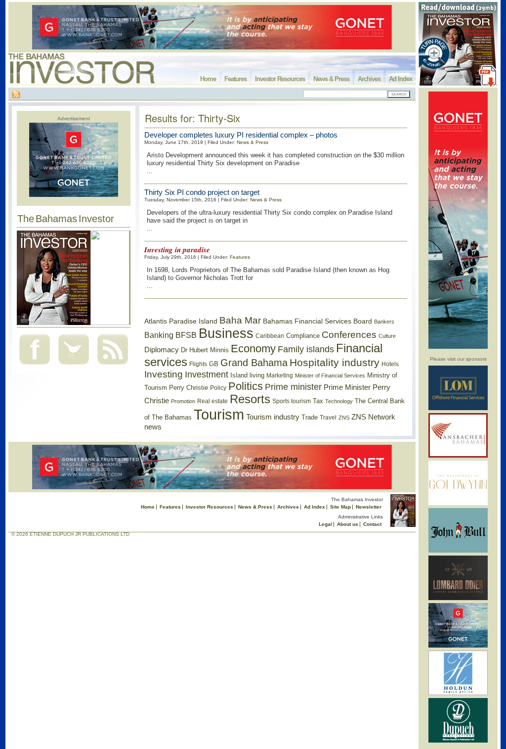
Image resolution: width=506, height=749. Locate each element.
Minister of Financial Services (330, 375)
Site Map (340, 507)
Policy (218, 388)
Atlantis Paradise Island (180, 321)
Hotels (390, 364)
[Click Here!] (458, 408)
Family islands (306, 349)
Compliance (303, 335)
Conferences (349, 334)
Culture (387, 336)
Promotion (183, 401)
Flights (198, 364)
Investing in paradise (177, 249)
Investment (206, 374)
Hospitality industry (335, 362)
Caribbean (269, 335)
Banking (158, 334)
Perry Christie (188, 387)
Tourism (219, 414)
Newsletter (368, 507)
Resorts (250, 399)
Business (226, 333)
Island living (247, 375)
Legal (325, 524)
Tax (318, 401)
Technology (339, 401)
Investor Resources (280, 79)
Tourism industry (272, 417)
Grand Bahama (254, 362)
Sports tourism (291, 401)
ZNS (343, 418)
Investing (163, 374)
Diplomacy (161, 350)
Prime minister (293, 386)
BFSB (186, 334)
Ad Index (400, 79)
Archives (369, 79)
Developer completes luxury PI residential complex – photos (240, 135)
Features (235, 79)
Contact (372, 524)
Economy (253, 348)
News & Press (331, 79)
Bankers (384, 322)
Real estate (212, 401)
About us (347, 524)
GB (213, 364)
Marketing (279, 375)
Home (208, 79)
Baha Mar (240, 320)
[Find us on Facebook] (34, 366)
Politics (245, 386)
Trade (309, 417)
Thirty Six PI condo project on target (201, 192)
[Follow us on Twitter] (73, 366)
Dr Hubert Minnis (205, 350)
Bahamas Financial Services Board (317, 321)
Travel (328, 417)
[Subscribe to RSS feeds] (112, 366)
